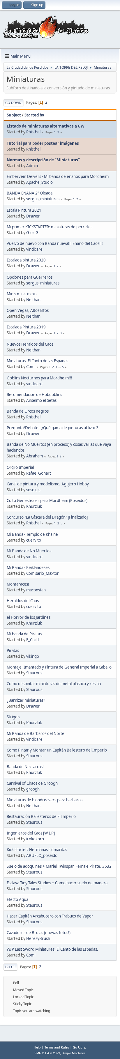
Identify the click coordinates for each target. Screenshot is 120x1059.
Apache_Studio (39, 182)
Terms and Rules (57, 1047)
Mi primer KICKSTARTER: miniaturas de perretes (49, 226)
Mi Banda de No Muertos (29, 551)
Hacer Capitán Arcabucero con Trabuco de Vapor (50, 916)
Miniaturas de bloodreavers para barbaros (44, 799)
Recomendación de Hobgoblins (34, 394)
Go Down (13, 102)
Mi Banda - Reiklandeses (28, 567)
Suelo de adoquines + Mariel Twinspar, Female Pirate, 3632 (59, 866)
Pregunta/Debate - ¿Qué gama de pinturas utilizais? (52, 427)
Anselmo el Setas (41, 400)
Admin (32, 165)
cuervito (33, 540)
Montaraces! (18, 584)
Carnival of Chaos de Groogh (32, 783)
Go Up (10, 967)
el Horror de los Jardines (28, 617)
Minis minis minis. (22, 293)
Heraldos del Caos (23, 600)
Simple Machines (74, 1053)
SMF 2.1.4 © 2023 (47, 1053)
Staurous (34, 673)
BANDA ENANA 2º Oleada (29, 193)
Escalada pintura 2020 (26, 260)
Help (37, 1047)
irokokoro (35, 838)
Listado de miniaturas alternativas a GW (45, 126)
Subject (14, 115)
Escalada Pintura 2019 (26, 327)
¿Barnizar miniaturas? (26, 700)
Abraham (34, 456)
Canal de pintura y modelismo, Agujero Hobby (48, 484)
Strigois (13, 716)
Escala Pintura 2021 (24, 210)
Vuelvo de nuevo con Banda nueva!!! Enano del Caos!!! (55, 243)
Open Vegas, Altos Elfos (28, 310)
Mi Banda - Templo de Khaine (32, 534)
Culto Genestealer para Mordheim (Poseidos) (47, 500)
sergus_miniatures (42, 198)
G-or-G (32, 232)
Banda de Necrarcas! (25, 766)
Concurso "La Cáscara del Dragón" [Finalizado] (47, 517)
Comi (30, 366)
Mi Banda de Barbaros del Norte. (36, 733)
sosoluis (33, 489)
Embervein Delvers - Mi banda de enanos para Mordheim (58, 176)
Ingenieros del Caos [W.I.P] (31, 833)
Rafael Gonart (38, 473)
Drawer (33, 216)
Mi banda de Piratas (24, 634)
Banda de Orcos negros (28, 411)
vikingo (32, 656)
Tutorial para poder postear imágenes (43, 143)
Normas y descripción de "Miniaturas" (43, 159)
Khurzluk (34, 506)
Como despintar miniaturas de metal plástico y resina (54, 683)
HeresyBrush (38, 938)
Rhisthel (33, 132)
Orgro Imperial (20, 467)
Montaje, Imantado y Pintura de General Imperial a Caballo (59, 667)
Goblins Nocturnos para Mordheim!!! (39, 378)
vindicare (34, 249)
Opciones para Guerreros (29, 277)
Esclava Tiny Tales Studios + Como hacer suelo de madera (57, 882)
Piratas (13, 650)
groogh (33, 789)
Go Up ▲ (80, 1047)
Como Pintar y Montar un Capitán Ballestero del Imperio (57, 750)
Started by (34, 115)
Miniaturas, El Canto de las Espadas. (38, 360)
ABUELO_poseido (41, 855)
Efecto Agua (17, 899)
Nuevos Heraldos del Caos (30, 344)
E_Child (32, 639)
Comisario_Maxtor (42, 573)
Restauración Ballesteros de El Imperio (41, 816)
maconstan (36, 590)
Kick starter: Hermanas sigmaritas (37, 849)
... (60, 367)
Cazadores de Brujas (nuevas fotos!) (38, 932)
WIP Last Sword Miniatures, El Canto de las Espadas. (52, 949)
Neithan (33, 299)
